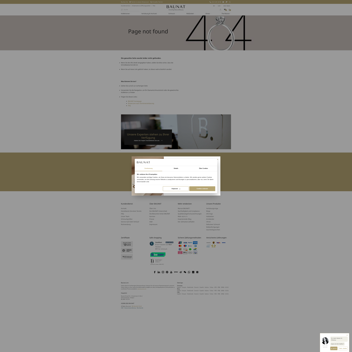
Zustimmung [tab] (148, 168)
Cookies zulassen (202, 188)
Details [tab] (176, 168)
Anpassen (175, 188)
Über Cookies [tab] (203, 168)
